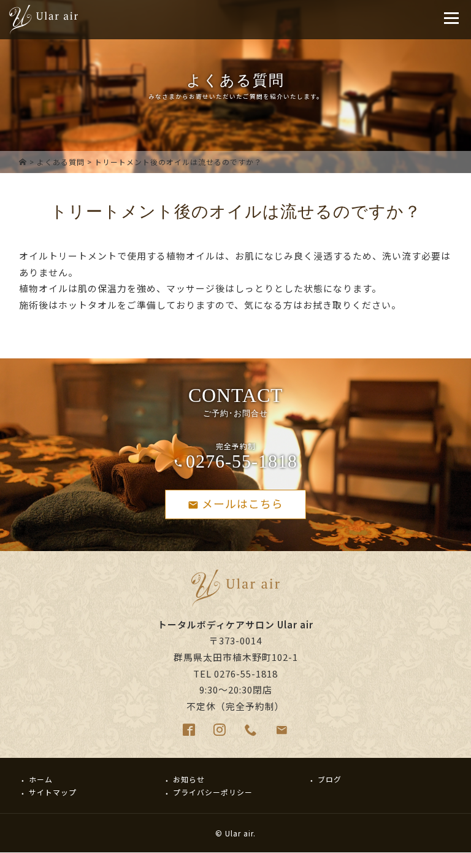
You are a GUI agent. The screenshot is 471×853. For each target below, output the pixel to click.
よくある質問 (61, 161)
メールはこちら (242, 503)
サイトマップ (53, 792)
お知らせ (189, 779)
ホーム (41, 779)
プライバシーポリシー (213, 792)
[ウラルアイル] (23, 161)
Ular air (239, 833)
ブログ (330, 779)
